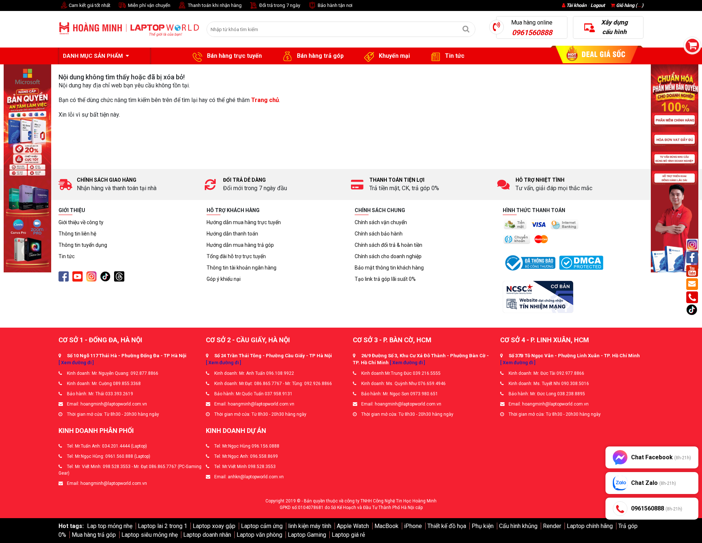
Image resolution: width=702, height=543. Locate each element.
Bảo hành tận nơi (334, 5)
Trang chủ (265, 100)
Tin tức (454, 55)
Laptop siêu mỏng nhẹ (149, 534)
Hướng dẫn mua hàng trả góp (240, 245)
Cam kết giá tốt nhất (89, 5)
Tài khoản (576, 5)
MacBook (386, 526)
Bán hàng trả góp (319, 55)
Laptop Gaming (307, 534)
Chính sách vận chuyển (381, 222)
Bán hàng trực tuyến (233, 55)
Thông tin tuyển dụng (82, 245)
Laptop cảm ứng (262, 526)
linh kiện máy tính (309, 526)
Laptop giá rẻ (348, 534)
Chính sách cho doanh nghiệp (388, 256)
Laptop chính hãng (590, 526)
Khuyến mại (393, 55)
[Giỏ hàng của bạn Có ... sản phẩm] (692, 45)
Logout (597, 5)
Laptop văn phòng (259, 534)
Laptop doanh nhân (207, 534)
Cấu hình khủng (518, 526)
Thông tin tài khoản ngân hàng (241, 268)
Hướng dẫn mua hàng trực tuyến (244, 222)
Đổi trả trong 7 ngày (279, 5)
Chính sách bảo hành (379, 234)
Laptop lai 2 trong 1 (162, 526)
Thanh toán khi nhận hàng (214, 5)
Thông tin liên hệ (77, 234)
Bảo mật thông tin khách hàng (389, 268)
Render (552, 526)
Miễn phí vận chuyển (148, 5)
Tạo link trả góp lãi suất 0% (385, 279)
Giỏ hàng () (629, 5)
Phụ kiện (483, 526)
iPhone (413, 526)
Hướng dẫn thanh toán (232, 234)
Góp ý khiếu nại (224, 279)
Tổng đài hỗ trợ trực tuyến (236, 256)
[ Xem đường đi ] (76, 362)
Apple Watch (353, 526)
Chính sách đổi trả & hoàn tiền (388, 245)
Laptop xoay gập (214, 526)
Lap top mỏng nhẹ (109, 526)
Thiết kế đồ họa (446, 526)
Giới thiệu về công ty (80, 222)
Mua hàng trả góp (94, 534)
